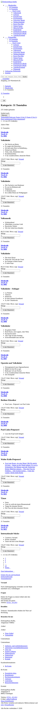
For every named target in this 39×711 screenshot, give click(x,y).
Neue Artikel (9, 633)
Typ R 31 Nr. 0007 (4, 357)
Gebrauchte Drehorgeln (12, 71)
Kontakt (7, 659)
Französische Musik (19, 33)
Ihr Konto (8, 666)
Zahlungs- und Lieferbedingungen (16, 646)
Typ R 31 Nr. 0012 (4, 527)
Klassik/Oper (17, 16)
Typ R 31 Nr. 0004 (4, 247)
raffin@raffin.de (11, 699)
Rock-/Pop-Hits (18, 24)
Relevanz (5, 115)
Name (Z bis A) (32, 117)
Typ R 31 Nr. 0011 (4, 492)
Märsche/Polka (18, 28)
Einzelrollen (10, 37)
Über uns (8, 650)
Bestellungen (9, 675)
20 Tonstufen (13, 7)
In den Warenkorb (8, 165)
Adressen (8, 679)
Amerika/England (19, 35)
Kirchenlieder (17, 18)
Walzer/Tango (17, 26)
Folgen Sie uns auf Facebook (10, 575)
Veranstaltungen (6, 578)
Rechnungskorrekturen (12, 677)
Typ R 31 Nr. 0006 (4, 319)
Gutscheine (8, 681)
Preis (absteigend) (19, 119)
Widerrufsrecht (10, 653)
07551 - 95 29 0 (12, 602)
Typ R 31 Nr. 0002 (4, 175)
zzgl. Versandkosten (7, 705)
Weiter (8, 568)
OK (3, 100)
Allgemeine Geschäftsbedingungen (16, 648)
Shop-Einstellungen (7, 701)
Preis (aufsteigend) (7, 119)
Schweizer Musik (19, 20)
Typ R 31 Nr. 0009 (4, 423)
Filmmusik (16, 69)
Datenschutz (9, 655)
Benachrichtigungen (11, 683)
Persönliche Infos (10, 673)
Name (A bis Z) (21, 117)
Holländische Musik (20, 31)
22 (6, 566)
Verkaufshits (5, 117)
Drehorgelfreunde (6, 577)
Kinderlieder (17, 30)
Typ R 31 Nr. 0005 (4, 282)
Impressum (8, 657)
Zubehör (8, 73)
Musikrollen (10, 5)
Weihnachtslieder (19, 22)
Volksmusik (17, 13)
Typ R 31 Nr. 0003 (4, 212)
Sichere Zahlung (10, 651)
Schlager (16, 15)
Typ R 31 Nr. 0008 (4, 394)
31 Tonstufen (13, 9)
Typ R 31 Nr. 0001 (4, 134)
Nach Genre (14, 11)
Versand (21, 159)
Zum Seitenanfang (8, 571)
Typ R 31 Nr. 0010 (4, 453)
